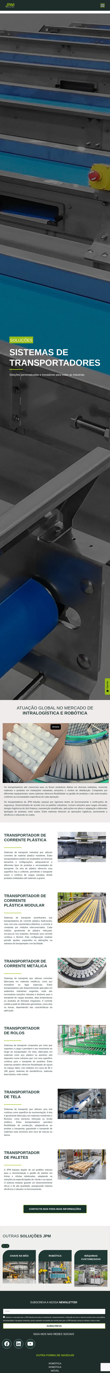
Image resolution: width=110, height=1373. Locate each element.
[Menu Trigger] (102, 5)
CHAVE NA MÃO (19, 1255)
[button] (80, 860)
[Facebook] (6, 1344)
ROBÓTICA (55, 1255)
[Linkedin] (18, 1344)
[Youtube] (30, 1344)
